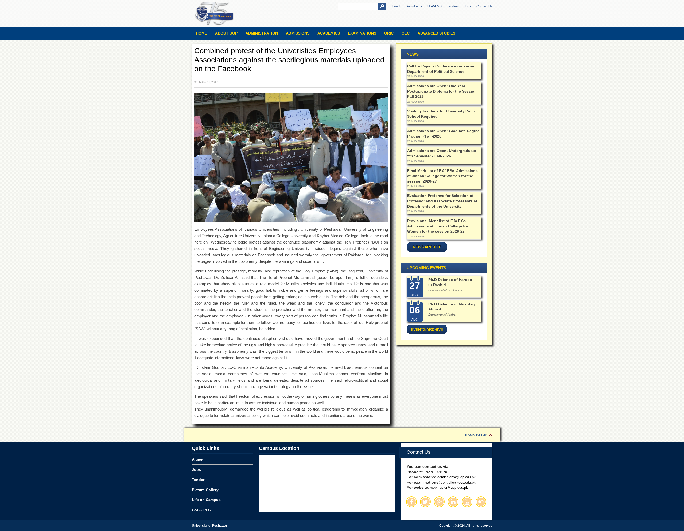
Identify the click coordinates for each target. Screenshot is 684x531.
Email (396, 6)
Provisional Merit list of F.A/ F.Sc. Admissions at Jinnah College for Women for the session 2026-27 (437, 226)
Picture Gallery (205, 490)
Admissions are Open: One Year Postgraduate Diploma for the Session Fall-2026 (442, 91)
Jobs (467, 6)
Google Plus (439, 502)
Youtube (467, 502)
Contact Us (484, 6)
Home (201, 33)
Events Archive (427, 329)
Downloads (414, 6)
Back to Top (476, 435)
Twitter (425, 502)
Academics (328, 33)
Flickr (481, 502)
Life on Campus (206, 500)
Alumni (198, 459)
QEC (406, 33)
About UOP (226, 33)
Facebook (411, 502)
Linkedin (453, 502)
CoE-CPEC (201, 510)
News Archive (427, 247)
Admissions (297, 33)
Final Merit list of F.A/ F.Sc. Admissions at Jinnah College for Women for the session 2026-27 (442, 176)
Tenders (453, 6)
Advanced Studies (436, 33)
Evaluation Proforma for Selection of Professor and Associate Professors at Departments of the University (442, 201)
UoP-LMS (435, 6)
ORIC (389, 33)
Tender (198, 479)
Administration (262, 33)
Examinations (362, 33)
